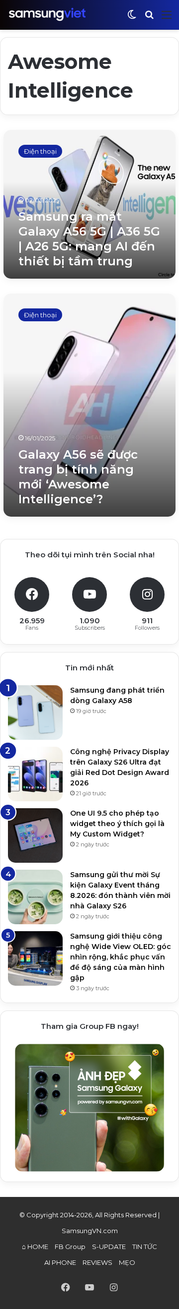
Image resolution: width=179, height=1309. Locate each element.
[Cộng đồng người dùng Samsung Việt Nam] (47, 14)
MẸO (127, 1262)
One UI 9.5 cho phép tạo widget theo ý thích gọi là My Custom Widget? (117, 823)
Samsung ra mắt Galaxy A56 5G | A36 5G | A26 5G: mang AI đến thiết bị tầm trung (89, 238)
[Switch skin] (132, 18)
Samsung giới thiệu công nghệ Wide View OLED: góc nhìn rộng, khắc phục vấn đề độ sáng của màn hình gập (120, 957)
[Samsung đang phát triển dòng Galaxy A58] (35, 712)
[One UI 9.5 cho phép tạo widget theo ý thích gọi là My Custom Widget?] (35, 835)
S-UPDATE (109, 1246)
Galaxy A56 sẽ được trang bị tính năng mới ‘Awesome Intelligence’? (78, 476)
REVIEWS (97, 1262)
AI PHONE (60, 1262)
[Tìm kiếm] (149, 18)
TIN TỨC (144, 1246)
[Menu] (167, 18)
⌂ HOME (35, 1246)
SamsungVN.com (90, 1231)
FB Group (70, 1246)
